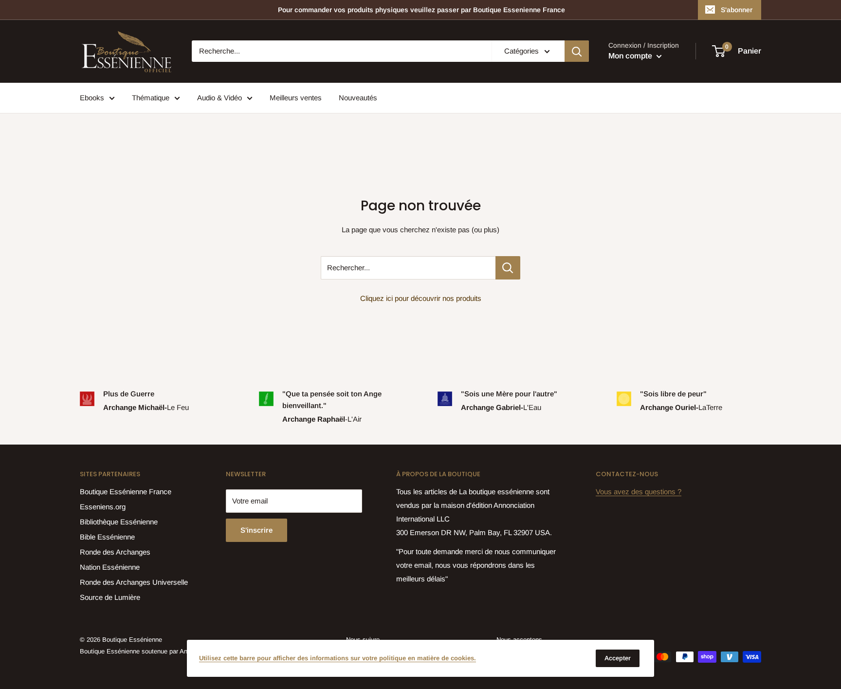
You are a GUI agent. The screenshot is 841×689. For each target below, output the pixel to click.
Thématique (150, 97)
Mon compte (631, 56)
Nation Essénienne (110, 567)
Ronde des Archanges (115, 552)
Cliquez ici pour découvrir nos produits (420, 298)
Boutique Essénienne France (125, 491)
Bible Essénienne (107, 537)
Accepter (617, 658)
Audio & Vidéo (219, 97)
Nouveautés (358, 97)
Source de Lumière (110, 597)
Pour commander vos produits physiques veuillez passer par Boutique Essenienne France (421, 10)
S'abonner (736, 10)
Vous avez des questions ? (638, 491)
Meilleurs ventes (296, 97)
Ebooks (92, 97)
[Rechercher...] (507, 267)
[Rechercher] (577, 51)
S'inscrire (256, 530)
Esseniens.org (103, 507)
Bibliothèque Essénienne (119, 522)
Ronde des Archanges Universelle (134, 582)
